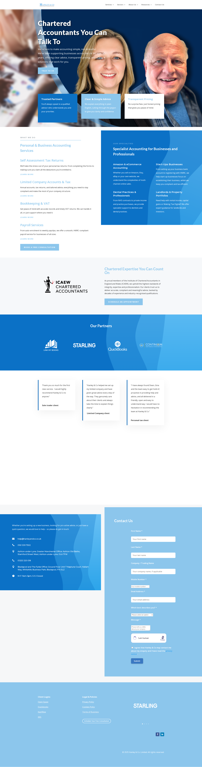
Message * (136, 619)
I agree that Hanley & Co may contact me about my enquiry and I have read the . (151, 650)
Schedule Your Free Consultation (96, 721)
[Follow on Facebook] (157, 734)
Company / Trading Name (142, 563)
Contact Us (159, 5)
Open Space (43, 702)
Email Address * (138, 591)
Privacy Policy (88, 702)
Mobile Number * (138, 579)
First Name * (136, 531)
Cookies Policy (88, 707)
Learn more (27, 174)
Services (108, 5)
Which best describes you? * (144, 607)
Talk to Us (48, 71)
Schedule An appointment (123, 302)
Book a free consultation (39, 247)
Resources (145, 5)
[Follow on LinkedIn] (162, 734)
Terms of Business (90, 712)
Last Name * (136, 547)
